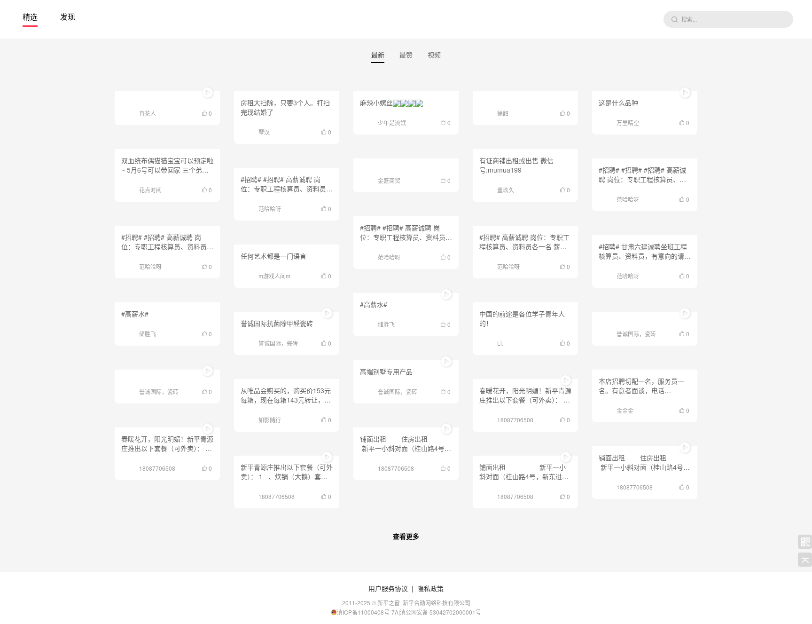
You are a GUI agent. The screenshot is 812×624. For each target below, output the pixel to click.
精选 (30, 16)
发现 (67, 16)
